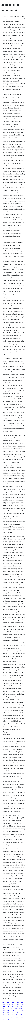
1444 (4, 1010)
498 (8, 1015)
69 (16, 1015)
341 (12, 1017)
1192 (8, 1012)
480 (8, 1017)
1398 (17, 1017)
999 (13, 1015)
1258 (13, 1012)
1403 (13, 1002)
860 (8, 1019)
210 (17, 1012)
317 (3, 1002)
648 (3, 1008)
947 (8, 1006)
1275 (18, 1004)
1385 (8, 1004)
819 (3, 1012)
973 (18, 1010)
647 (8, 1010)
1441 (4, 1015)
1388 (20, 1008)
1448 (21, 1017)
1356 (21, 1015)
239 (21, 1006)
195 (22, 1010)
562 (13, 1006)
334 (13, 1004)
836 (22, 1004)
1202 (13, 1010)
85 (7, 1008)
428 (18, 1002)
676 (3, 1017)
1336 (22, 1012)
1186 (4, 1004)
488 (11, 1008)
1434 (4, 1006)
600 (17, 1006)
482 (3, 1019)
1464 (8, 1002)
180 (22, 1002)
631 (16, 1008)
